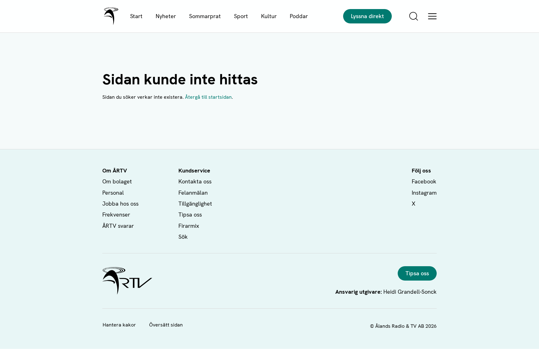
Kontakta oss (194, 181)
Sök (183, 236)
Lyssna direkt (367, 16)
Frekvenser (116, 214)
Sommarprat (205, 16)
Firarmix (188, 225)
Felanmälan (193, 192)
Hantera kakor (119, 325)
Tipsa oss (190, 214)
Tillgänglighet (195, 203)
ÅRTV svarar (118, 225)
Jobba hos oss (120, 203)
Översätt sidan (166, 325)
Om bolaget (117, 181)
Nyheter (166, 16)
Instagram (424, 192)
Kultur (269, 16)
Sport (241, 16)
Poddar (299, 16)
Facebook (424, 181)
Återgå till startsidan (208, 97)
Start (136, 16)
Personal (113, 192)
